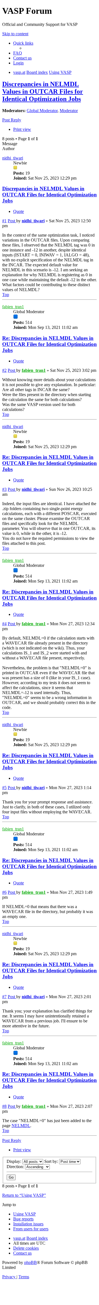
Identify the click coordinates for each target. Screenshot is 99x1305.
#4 (4, 623)
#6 (4, 892)
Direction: (16, 1166)
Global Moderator (42, 110)
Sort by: (51, 1161)
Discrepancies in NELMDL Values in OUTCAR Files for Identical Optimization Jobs (42, 91)
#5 (4, 787)
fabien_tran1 (13, 306)
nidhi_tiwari (12, 158)
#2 (4, 370)
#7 (4, 996)
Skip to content (15, 33)
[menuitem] (17, 53)
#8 (4, 1106)
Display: (14, 1161)
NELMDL (21, 1125)
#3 (4, 489)
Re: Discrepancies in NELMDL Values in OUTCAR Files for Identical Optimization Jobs (49, 344)
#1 (4, 220)
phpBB (30, 1262)
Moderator (69, 110)
